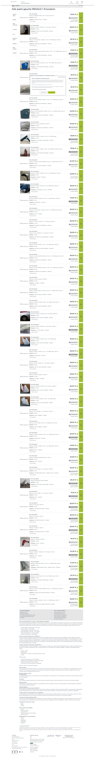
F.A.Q (13, 744)
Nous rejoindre (15, 743)
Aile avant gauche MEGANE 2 (60, 615)
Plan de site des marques (16, 748)
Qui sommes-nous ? (15, 736)
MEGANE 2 (23, 721)
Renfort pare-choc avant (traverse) (28, 713)
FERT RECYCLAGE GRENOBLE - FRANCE (44, 248)
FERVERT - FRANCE (41, 177)
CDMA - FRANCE (40, 543)
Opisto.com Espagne (34, 750)
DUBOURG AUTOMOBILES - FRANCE (43, 43)
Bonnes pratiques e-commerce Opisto (37, 739)
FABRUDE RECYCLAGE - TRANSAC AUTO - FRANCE (48, 567)
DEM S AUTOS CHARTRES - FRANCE (44, 31)
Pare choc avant (23, 612)
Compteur (22, 617)
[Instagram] (22, 751)
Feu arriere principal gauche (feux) (27, 615)
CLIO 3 (22, 717)
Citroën (22, 705)
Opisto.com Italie (33, 749)
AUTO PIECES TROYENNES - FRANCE (43, 55)
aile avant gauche (50, 640)
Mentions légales (33, 744)
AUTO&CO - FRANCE (39, 283)
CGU (31, 736)
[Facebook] (13, 751)
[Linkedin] (20, 751)
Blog (13, 739)
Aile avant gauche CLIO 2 (59, 612)
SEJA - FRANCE (38, 497)
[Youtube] (17, 751)
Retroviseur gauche (24, 613)
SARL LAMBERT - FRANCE (41, 415)
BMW (22, 704)
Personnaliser (43, 92)
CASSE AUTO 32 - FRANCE (41, 19)
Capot (22, 709)
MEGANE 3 (23, 720)
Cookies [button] (31, 743)
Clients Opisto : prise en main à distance (19, 747)
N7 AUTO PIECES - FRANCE (42, 330)
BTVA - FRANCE (38, 461)
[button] (51, 17)
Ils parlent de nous (15, 740)
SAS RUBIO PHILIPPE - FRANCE (42, 508)
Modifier (81, 5)
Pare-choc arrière (24, 710)
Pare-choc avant (24, 714)
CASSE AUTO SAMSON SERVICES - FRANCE (45, 592)
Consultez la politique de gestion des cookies (39, 89)
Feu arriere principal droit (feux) (27, 616)
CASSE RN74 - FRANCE (40, 202)
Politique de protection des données (37, 740)
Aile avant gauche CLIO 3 (59, 613)
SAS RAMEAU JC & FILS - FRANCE (44, 189)
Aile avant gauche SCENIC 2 (60, 616)
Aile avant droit (24, 711)
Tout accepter (51, 92)
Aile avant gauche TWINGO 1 (60, 617)
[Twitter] (15, 751)
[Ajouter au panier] (81, 17)
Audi (22, 703)
